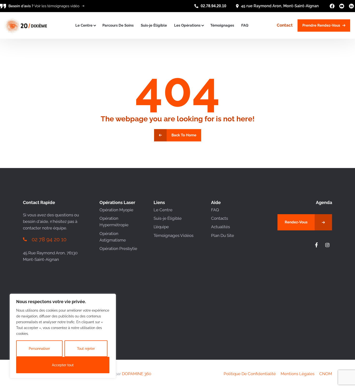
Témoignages (222, 25)
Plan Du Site (222, 235)
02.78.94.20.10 (213, 6)
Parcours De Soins (118, 25)
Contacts (219, 218)
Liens (159, 202)
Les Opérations (187, 25)
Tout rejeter (86, 349)
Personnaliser (39, 349)
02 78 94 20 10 (49, 239)
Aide (216, 202)
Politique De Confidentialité (250, 373)
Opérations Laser (117, 202)
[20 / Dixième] (26, 25)
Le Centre (83, 25)
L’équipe (161, 226)
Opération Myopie (116, 209)
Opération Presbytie (118, 248)
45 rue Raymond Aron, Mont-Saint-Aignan (280, 6)
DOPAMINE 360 (136, 373)
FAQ (244, 25)
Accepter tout (63, 365)
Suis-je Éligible (154, 25)
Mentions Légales (297, 373)
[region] (63, 336)
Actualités (220, 226)
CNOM (325, 373)
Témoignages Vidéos (173, 235)
